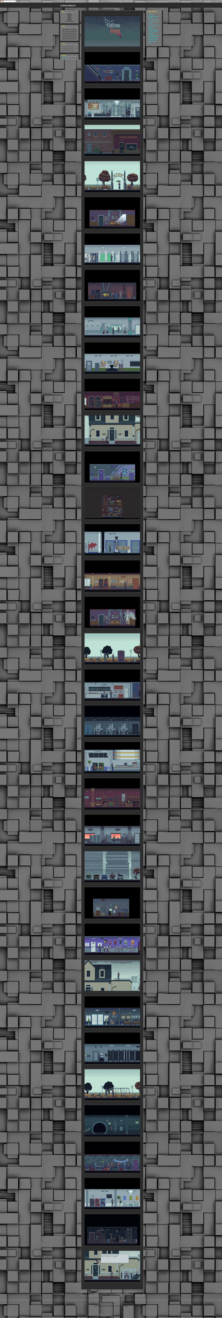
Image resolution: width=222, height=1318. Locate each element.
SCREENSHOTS (68, 6)
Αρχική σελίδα (111, 1293)
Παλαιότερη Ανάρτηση (135, 1293)
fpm (118, 1306)
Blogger (126, 1306)
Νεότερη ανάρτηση (88, 1293)
